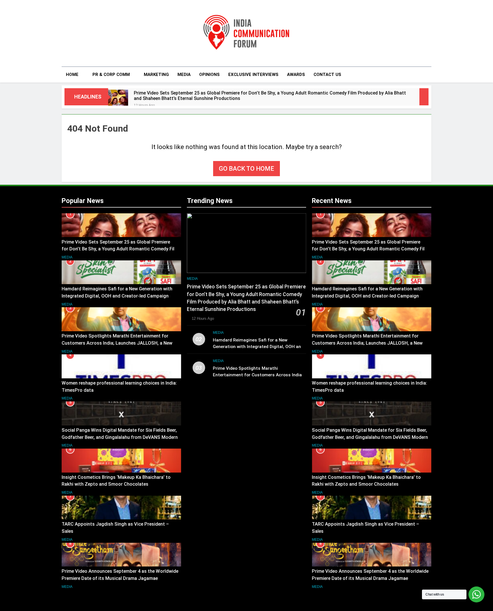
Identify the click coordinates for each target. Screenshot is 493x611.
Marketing (156, 74)
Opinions (209, 74)
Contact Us (327, 74)
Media (184, 74)
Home (72, 74)
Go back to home (246, 168)
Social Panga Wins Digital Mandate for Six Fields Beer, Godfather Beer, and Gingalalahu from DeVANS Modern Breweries (120, 437)
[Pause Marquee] (424, 96)
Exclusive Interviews (253, 74)
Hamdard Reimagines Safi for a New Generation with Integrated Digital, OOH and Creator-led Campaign (258, 346)
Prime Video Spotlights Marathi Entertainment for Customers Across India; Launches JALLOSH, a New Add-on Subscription (117, 343)
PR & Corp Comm (111, 74)
